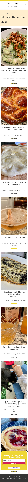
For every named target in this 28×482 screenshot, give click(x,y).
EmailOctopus (16, 467)
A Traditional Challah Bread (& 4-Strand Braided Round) (14, 128)
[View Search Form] (2, 5)
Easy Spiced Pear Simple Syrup (14, 347)
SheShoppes (14, 480)
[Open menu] (25, 5)
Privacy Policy (17, 476)
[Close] (26, 451)
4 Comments (18, 239)
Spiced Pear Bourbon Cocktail (14, 237)
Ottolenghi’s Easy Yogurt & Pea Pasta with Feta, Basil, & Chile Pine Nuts (14, 70)
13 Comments (18, 406)
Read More (14, 83)
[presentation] (14, 47)
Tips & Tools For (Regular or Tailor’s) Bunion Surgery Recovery (14, 403)
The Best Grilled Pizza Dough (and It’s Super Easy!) (14, 183)
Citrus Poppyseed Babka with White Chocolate (14, 293)
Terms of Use (10, 476)
